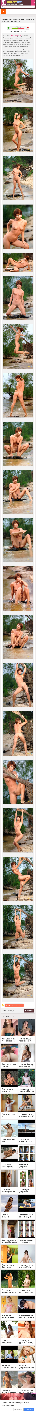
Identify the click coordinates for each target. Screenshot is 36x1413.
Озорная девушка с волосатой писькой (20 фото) (26, 1316)
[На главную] (12, 3)
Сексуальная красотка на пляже (9, 1392)
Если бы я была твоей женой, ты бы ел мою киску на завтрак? (25, 1040)
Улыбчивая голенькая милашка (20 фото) (9, 1367)
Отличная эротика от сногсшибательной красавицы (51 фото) (9, 1115)
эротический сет (16, 35)
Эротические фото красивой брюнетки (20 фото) (9, 1241)
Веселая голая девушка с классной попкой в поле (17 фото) (9, 1090)
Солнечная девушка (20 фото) (26, 1367)
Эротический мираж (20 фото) (25, 1140)
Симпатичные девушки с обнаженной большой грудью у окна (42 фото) (26, 1166)
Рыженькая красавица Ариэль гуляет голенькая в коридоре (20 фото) (9, 1191)
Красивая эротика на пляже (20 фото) (26, 1392)
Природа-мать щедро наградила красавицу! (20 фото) (26, 1291)
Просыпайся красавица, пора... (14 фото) (8, 1166)
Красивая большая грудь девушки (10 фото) (26, 1065)
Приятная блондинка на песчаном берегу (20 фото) (8, 1342)
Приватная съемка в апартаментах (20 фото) (26, 1115)
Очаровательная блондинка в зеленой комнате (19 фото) (8, 1266)
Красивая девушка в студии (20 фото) (26, 1266)
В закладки (16, 31)
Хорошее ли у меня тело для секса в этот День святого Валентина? (9, 1040)
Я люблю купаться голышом (9, 1065)
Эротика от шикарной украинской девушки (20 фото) (9, 1216)
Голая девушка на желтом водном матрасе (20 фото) (26, 1216)
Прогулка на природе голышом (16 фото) (9, 1291)
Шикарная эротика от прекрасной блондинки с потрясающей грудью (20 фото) (26, 1241)
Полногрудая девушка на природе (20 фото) (26, 1191)
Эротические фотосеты (14, 1005)
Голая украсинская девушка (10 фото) (26, 1090)
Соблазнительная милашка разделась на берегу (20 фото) (8, 1140)
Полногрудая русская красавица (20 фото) (26, 1342)
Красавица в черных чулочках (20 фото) (8, 1316)
